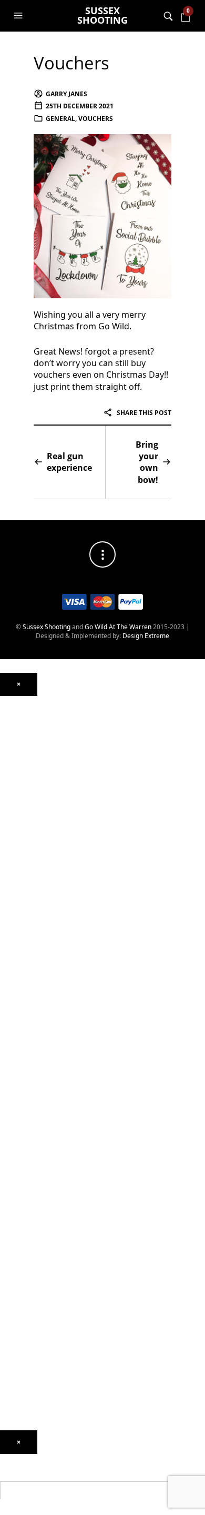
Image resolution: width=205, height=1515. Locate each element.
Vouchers (71, 63)
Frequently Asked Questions (40, 1364)
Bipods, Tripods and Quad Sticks (46, 1209)
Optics (9, 700)
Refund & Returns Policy (34, 1395)
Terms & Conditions (28, 1425)
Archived (13, 776)
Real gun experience (69, 461)
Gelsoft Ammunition (29, 1052)
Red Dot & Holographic (33, 761)
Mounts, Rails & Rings (31, 716)
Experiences (18, 1319)
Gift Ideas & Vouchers (32, 1249)
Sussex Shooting (102, 15)
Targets (11, 1138)
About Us (13, 1279)
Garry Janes (66, 93)
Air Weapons (18, 786)
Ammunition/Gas (24, 1042)
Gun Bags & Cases (27, 1193)
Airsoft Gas (16, 1123)
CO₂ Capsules (19, 1068)
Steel (7, 1108)
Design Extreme (145, 635)
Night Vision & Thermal (33, 731)
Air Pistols (14, 851)
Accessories (17, 1027)
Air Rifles (13, 796)
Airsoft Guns (18, 947)
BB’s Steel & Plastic (28, 1082)
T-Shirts (11, 1264)
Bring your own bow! (147, 462)
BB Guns (12, 907)
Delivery (12, 1380)
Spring (9, 836)
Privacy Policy (19, 1410)
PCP (6, 821)
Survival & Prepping (28, 1223)
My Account (17, 1334)
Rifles (8, 932)
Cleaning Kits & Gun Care (37, 1163)
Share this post (143, 412)
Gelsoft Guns (19, 987)
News (8, 1289)
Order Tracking (22, 1350)
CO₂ (5, 806)
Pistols (9, 917)
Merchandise (19, 1239)
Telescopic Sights (25, 746)
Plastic (9, 1092)
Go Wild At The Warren (118, 626)
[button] (19, 16)
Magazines (16, 1178)
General (60, 118)
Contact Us (16, 1304)
